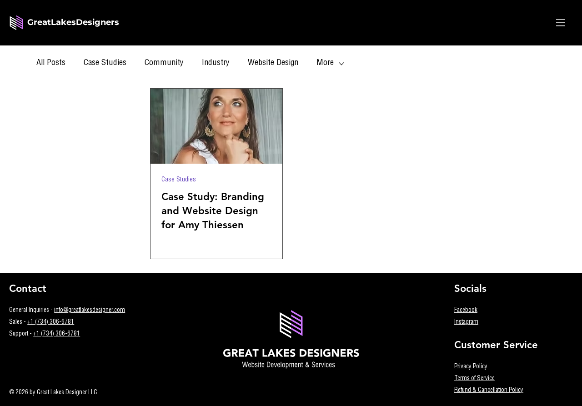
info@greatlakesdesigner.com (89, 311)
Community (164, 63)
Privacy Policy (470, 367)
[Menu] (561, 22)
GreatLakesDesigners (73, 22)
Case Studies (105, 63)
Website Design (273, 63)
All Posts (50, 63)
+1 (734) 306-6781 (50, 323)
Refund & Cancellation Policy (488, 391)
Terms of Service (474, 379)
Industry (216, 63)
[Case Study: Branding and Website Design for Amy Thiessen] (216, 126)
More (325, 63)
